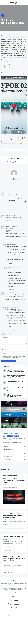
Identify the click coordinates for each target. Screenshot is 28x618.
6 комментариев (10, 26)
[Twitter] (14, 607)
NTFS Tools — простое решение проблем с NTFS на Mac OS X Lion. (14, 558)
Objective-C (6, 149)
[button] (2, 2)
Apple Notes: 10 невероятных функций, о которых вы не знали (15, 370)
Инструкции (7, 15)
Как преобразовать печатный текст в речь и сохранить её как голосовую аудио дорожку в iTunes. (14, 478)
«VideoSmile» (9, 322)
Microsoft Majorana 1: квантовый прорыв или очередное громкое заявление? (15, 383)
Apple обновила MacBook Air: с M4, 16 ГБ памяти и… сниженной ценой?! (16, 377)
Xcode (13, 149)
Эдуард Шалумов (6, 37)
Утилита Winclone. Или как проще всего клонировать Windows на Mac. (13, 516)
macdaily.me (14, 2)
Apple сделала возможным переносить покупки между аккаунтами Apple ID (14, 395)
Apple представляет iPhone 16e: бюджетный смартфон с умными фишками (15, 389)
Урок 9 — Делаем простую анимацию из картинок (13, 537)
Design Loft (14, 596)
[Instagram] (16, 607)
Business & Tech (16, 604)
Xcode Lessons (21, 149)
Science (10, 604)
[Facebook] (11, 607)
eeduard (14, 179)
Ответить (9, 223)
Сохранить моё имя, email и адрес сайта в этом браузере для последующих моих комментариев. (14, 357)
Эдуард (7, 226)
